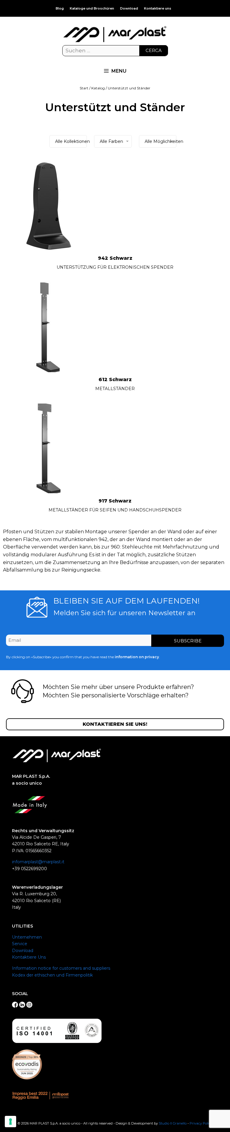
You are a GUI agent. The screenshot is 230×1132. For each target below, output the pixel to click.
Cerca (154, 50)
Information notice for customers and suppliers (61, 968)
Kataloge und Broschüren (92, 8)
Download (129, 8)
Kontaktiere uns (157, 8)
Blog (60, 8)
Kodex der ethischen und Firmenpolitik (52, 975)
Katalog (98, 88)
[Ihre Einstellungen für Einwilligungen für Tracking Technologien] (10, 1121)
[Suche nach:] (115, 50)
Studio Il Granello (173, 1123)
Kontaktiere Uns (29, 957)
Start (84, 88)
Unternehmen (27, 937)
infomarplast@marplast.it (38, 861)
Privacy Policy (201, 1123)
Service (19, 943)
